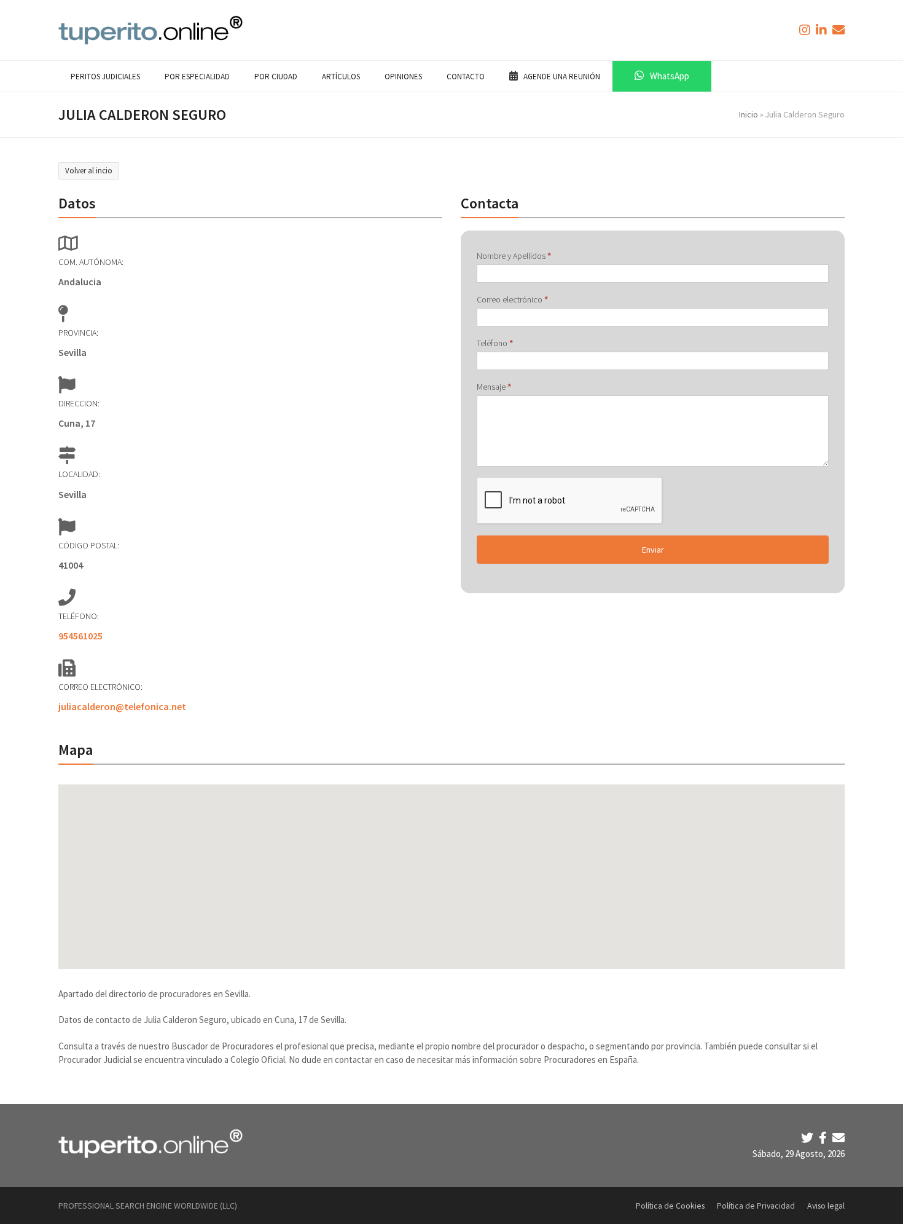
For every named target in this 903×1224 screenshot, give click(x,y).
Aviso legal (826, 1205)
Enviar (653, 549)
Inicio (748, 114)
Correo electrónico (512, 299)
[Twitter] (808, 1137)
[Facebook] (824, 1137)
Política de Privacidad (756, 1205)
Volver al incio (88, 170)
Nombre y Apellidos (514, 255)
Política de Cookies (670, 1205)
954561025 (80, 636)
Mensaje (494, 386)
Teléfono (495, 343)
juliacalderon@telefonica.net (122, 706)
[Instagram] (806, 30)
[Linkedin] (822, 30)
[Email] (838, 1137)
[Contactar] (838, 30)
